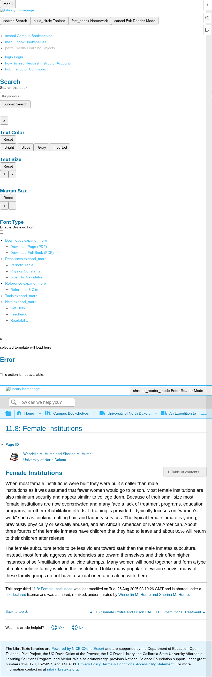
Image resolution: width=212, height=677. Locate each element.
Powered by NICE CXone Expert (78, 648)
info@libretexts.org (62, 669)
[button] (18, 314)
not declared (16, 594)
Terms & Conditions (118, 664)
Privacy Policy (89, 664)
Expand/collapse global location (204, 412)
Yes (61, 628)
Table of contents (185, 472)
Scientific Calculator (26, 277)
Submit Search (15, 104)
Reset (8, 139)
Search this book (13, 87)
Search (13, 403)
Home (29, 413)
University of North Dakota (129, 413)
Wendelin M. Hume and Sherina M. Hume (57, 454)
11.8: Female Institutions (52, 589)
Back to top (14, 612)
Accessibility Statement (154, 664)
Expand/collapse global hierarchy (11, 413)
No (81, 628)
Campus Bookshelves (70, 413)
